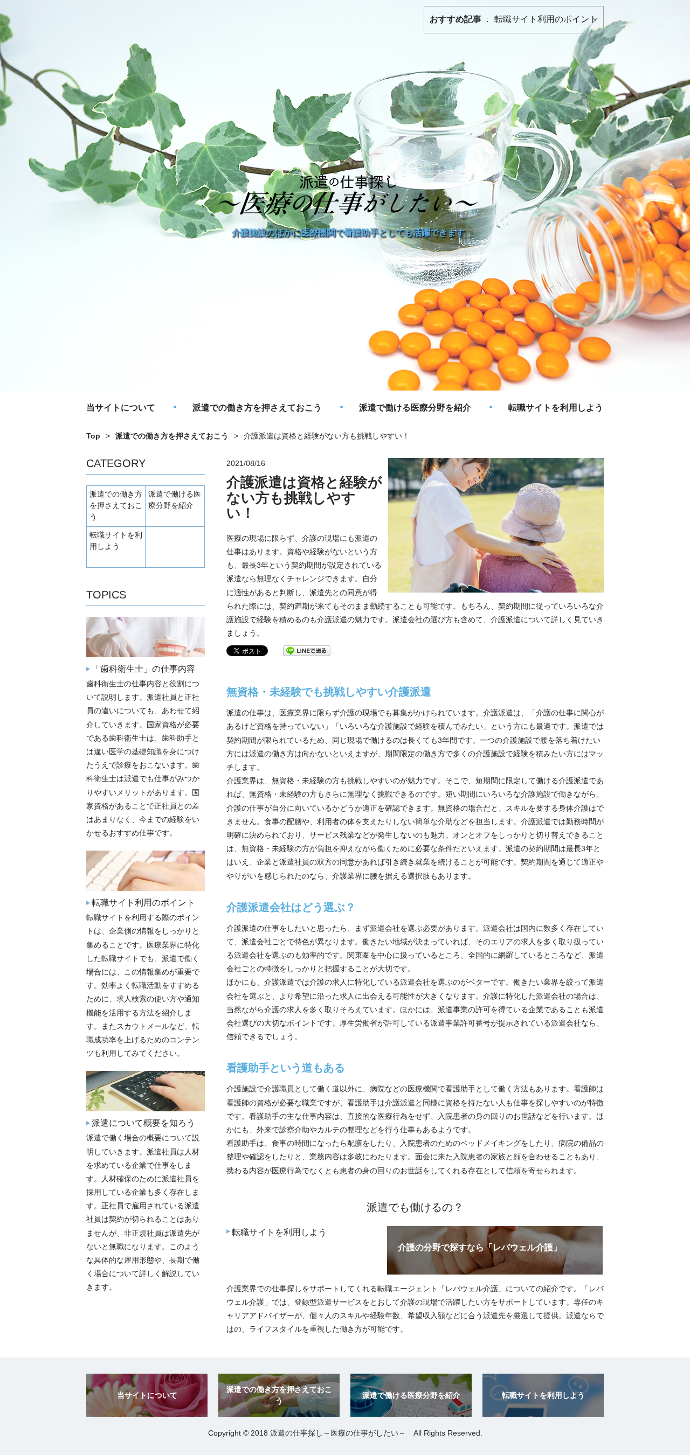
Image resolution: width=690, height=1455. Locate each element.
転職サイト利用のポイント (546, 19)
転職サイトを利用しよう (555, 407)
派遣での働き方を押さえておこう (257, 407)
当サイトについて (120, 407)
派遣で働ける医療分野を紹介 (415, 407)
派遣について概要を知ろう (143, 1122)
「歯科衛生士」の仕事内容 (143, 668)
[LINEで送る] (306, 650)
